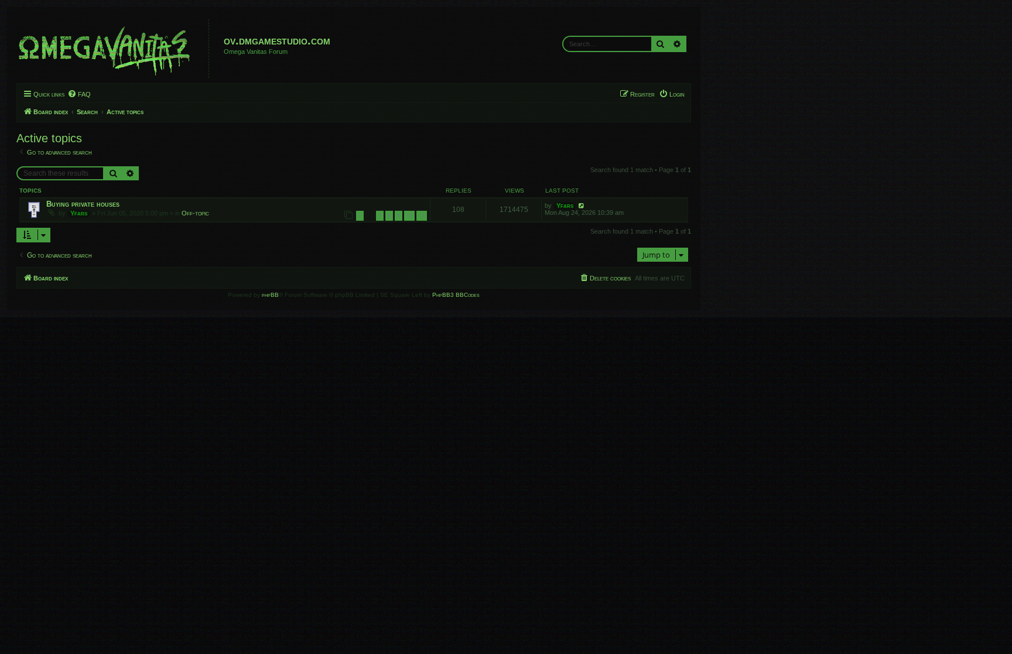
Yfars (78, 213)
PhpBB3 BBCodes (456, 295)
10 (409, 216)
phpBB (270, 295)
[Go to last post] (582, 205)
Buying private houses (82, 204)
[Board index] (114, 48)
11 (422, 216)
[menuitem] (79, 94)
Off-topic (195, 213)
